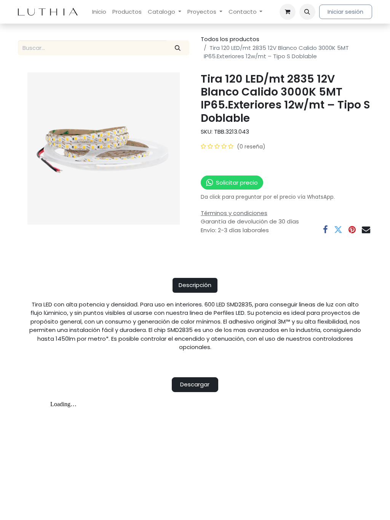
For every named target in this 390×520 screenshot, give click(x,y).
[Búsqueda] (177, 47)
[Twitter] (338, 229)
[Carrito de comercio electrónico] (288, 12)
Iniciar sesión (345, 12)
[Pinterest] (352, 229)
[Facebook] (325, 229)
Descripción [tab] (195, 285)
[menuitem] (99, 12)
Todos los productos (230, 39)
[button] (307, 12)
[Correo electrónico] (366, 229)
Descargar (194, 384)
